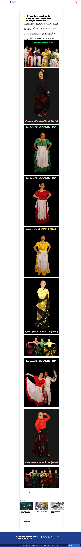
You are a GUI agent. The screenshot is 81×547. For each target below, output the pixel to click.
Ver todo (62, 500)
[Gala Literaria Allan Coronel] (57, 506)
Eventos (38, 6)
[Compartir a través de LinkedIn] (29, 492)
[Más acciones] (58, 13)
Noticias (32, 6)
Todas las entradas (24, 6)
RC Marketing (44, 545)
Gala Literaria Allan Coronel (55, 512)
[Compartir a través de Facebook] (24, 492)
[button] (62, 6)
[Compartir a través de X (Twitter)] (26, 492)
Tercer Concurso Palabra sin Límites (25, 512)
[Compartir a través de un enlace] (31, 492)
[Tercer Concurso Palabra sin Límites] (26, 506)
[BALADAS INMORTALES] (41, 506)
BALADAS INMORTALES (41, 511)
